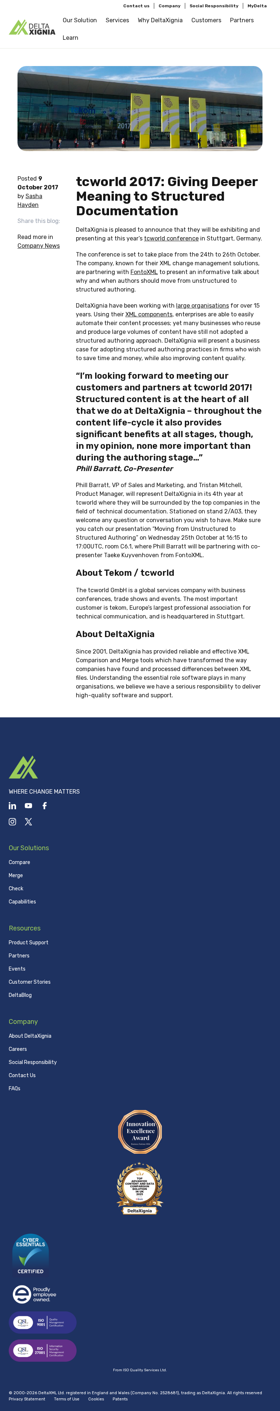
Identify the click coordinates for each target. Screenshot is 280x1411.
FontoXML (144, 272)
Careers (18, 1049)
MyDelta (257, 5)
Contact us (136, 5)
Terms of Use (66, 1399)
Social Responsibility (214, 5)
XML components (148, 314)
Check (16, 889)
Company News (39, 245)
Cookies (96, 1399)
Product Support (28, 943)
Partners (19, 956)
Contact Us (22, 1075)
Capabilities (22, 902)
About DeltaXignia (30, 1036)
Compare (19, 862)
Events (17, 969)
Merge (16, 875)
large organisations (202, 305)
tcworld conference (171, 238)
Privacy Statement (27, 1399)
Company (169, 5)
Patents (120, 1399)
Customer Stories (30, 982)
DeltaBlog (20, 995)
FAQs (14, 1089)
